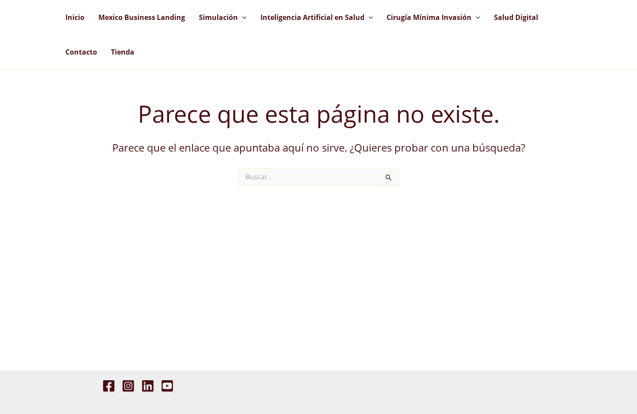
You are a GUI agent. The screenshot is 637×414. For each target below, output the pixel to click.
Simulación (218, 17)
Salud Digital (516, 17)
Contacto (81, 52)
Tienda (122, 52)
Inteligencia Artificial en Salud (312, 17)
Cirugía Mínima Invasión (429, 17)
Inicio (74, 17)
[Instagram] (128, 385)
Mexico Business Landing (141, 17)
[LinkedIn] (147, 385)
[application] (242, 17)
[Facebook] (108, 385)
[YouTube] (167, 385)
